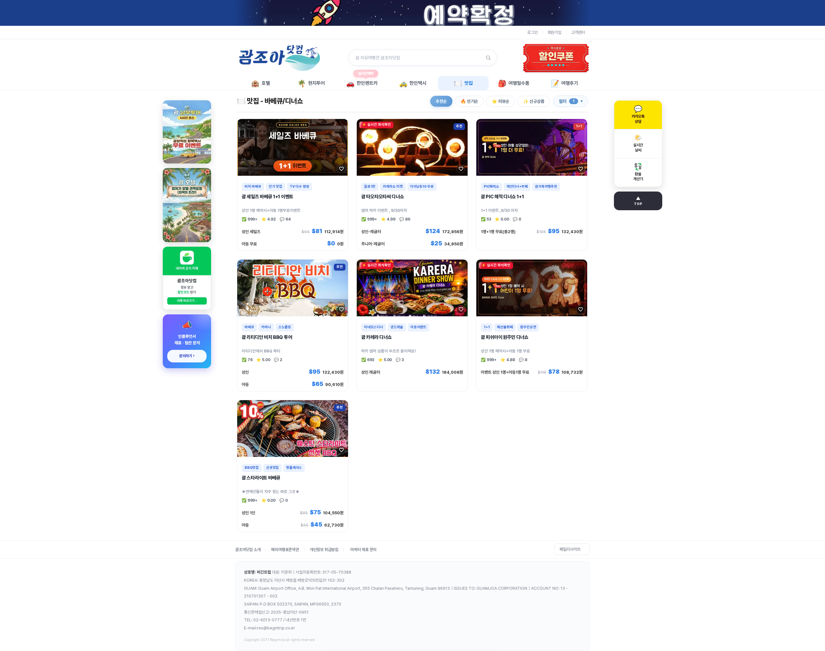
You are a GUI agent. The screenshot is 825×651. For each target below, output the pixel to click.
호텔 (260, 83)
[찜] (341, 169)
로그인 (532, 32)
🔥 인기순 (469, 101)
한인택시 (412, 83)
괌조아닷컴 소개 (247, 549)
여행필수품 (513, 83)
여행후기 (564, 83)
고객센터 (578, 32)
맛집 (463, 83)
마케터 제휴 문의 (363, 549)
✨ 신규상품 (534, 101)
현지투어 (311, 83)
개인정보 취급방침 (324, 549)
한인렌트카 (362, 81)
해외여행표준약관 (285, 549)
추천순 (441, 101)
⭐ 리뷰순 (501, 101)
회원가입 (554, 32)
